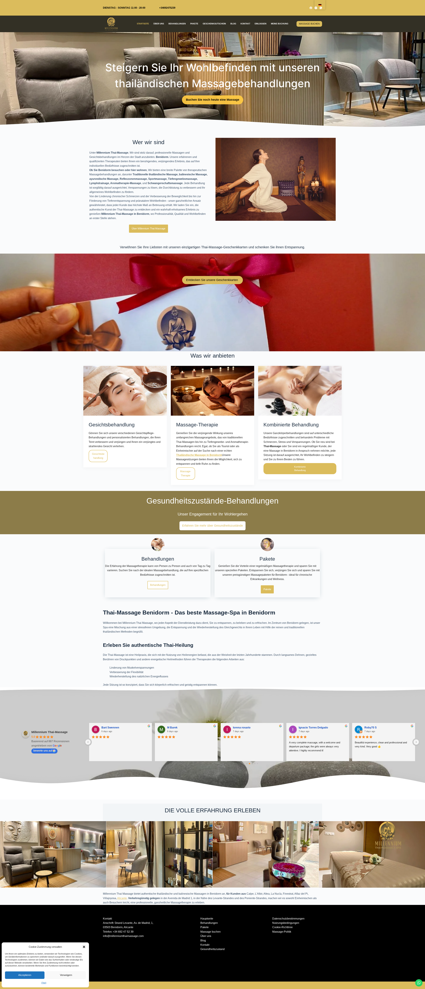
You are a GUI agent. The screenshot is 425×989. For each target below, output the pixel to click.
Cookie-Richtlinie (282, 927)
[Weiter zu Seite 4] (257, 763)
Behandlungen (177, 24)
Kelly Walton (372, 727)
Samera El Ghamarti (245, 727)
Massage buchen (210, 931)
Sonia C (107, 727)
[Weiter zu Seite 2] (252, 763)
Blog (233, 24)
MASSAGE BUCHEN (309, 24)
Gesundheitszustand (212, 949)
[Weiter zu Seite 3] (254, 763)
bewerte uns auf (42, 750)
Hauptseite (206, 918)
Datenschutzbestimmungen (288, 918)
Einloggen (260, 24)
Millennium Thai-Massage (49, 732)
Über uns (158, 24)
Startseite (143, 24)
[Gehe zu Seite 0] (246, 763)
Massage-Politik (281, 931)
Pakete (194, 24)
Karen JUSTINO (177, 727)
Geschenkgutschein (214, 24)
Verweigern (66, 975)
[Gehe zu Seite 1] (249, 763)
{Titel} (43, 983)
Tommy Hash (307, 727)
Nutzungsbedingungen (285, 922)
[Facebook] (311, 8)
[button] (84, 947)
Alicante (122, 898)
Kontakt (245, 24)
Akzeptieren (24, 975)
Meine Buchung (279, 24)
